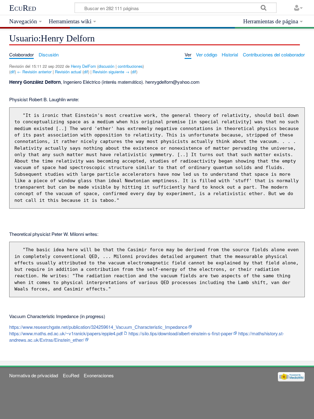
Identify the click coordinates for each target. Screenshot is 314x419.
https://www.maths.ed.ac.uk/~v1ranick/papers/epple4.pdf (66, 333)
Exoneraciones (99, 375)
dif (12, 72)
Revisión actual (68, 72)
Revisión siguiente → (111, 72)
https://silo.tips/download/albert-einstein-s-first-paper (180, 333)
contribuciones (130, 66)
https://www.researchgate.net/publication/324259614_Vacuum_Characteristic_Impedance (98, 327)
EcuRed (22, 8)
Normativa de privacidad (33, 375)
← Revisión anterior (34, 72)
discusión (106, 66)
